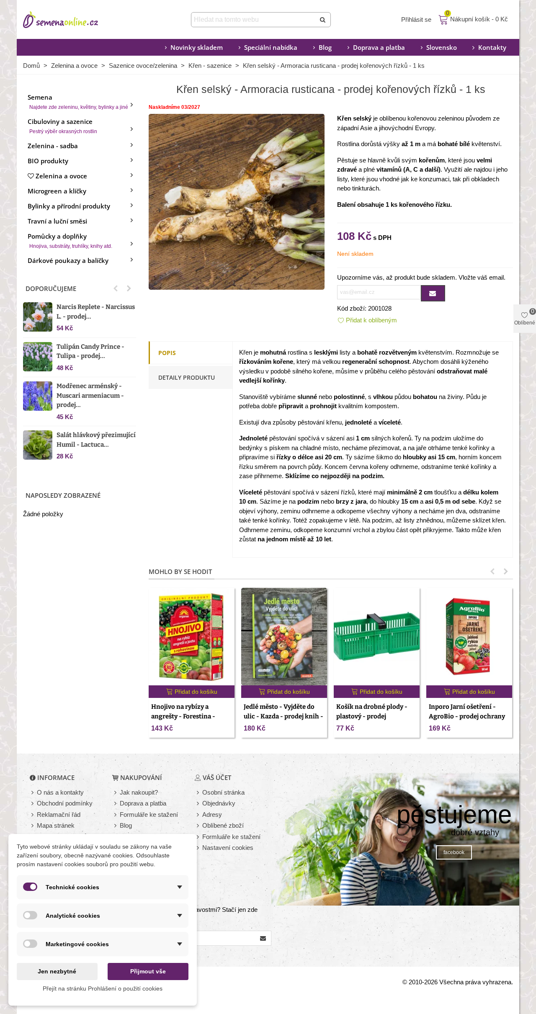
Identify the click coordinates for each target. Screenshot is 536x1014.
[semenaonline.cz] (73, 19)
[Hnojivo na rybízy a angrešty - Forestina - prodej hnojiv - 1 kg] (191, 636)
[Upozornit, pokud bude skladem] (433, 293)
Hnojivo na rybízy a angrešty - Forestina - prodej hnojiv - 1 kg (183, 716)
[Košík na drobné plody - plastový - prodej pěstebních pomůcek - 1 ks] (377, 636)
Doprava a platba (379, 47)
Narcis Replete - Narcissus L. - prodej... (96, 311)
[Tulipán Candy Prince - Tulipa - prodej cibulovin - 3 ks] (37, 356)
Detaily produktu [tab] (186, 377)
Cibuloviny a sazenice (62, 125)
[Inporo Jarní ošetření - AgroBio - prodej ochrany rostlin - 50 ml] (469, 636)
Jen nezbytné (57, 971)
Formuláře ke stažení (149, 814)
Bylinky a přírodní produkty (69, 206)
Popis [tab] (167, 353)
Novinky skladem (196, 47)
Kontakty (492, 47)
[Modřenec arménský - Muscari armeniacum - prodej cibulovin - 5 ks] (37, 396)
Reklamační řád (58, 814)
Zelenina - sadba (53, 146)
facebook (453, 852)
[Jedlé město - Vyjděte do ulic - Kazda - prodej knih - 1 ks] (284, 636)
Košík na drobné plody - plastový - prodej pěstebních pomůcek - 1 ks (375, 716)
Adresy (212, 814)
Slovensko (441, 47)
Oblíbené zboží (223, 825)
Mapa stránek (56, 825)
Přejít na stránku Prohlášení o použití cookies (102, 988)
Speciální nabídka (270, 47)
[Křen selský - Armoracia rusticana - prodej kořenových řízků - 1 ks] (237, 201)
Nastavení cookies (227, 847)
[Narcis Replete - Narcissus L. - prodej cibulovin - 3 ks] (37, 317)
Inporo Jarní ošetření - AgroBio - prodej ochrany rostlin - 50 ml (467, 716)
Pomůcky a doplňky (70, 240)
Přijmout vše (148, 971)
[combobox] (254, 20)
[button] (115, 288)
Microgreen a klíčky (57, 191)
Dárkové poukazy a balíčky (68, 260)
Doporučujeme (51, 288)
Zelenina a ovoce (61, 176)
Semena (78, 101)
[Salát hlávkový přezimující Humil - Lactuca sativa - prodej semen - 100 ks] (37, 445)
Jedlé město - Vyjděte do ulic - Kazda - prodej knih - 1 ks (283, 716)
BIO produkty (48, 161)
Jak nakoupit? (139, 792)
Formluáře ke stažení (231, 836)
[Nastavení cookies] (198, 848)
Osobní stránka (223, 792)
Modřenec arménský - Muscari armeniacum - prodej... (90, 395)
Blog (325, 47)
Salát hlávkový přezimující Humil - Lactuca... (96, 439)
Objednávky (218, 803)
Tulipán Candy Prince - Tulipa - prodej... (90, 351)
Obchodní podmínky (65, 803)
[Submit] (323, 20)
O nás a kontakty (60, 792)
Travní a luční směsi (57, 221)
